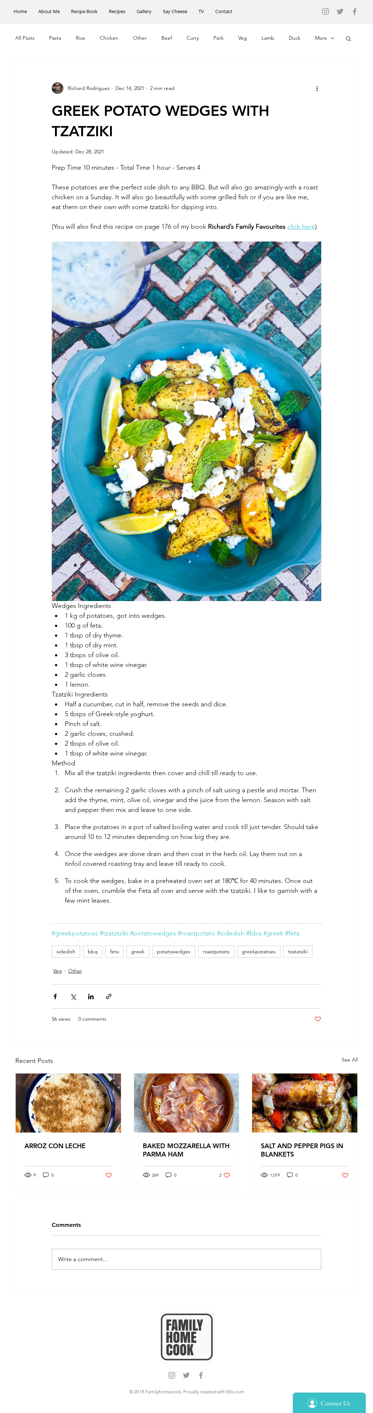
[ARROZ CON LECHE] (68, 1103)
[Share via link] (108, 996)
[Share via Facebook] (55, 996)
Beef (166, 38)
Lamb (268, 38)
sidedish (65, 951)
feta (114, 951)
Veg (242, 38)
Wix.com (235, 1391)
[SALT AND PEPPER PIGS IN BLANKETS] (304, 1103)
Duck (295, 38)
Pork (218, 38)
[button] (348, 38)
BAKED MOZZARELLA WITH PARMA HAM (186, 1150)
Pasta (55, 38)
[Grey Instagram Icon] (325, 11)
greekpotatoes (259, 951)
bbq (93, 951)
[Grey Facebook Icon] (354, 11)
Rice (80, 38)
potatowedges (174, 951)
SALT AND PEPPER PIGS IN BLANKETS (302, 1150)
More (321, 38)
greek (138, 951)
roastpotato (216, 951)
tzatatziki (298, 951)
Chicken (109, 38)
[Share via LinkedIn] (90, 996)
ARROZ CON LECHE (55, 1146)
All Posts (25, 38)
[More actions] (317, 88)
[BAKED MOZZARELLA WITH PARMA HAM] (186, 1103)
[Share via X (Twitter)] (73, 996)
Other (140, 38)
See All (350, 1059)
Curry (192, 38)
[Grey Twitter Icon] (340, 11)
